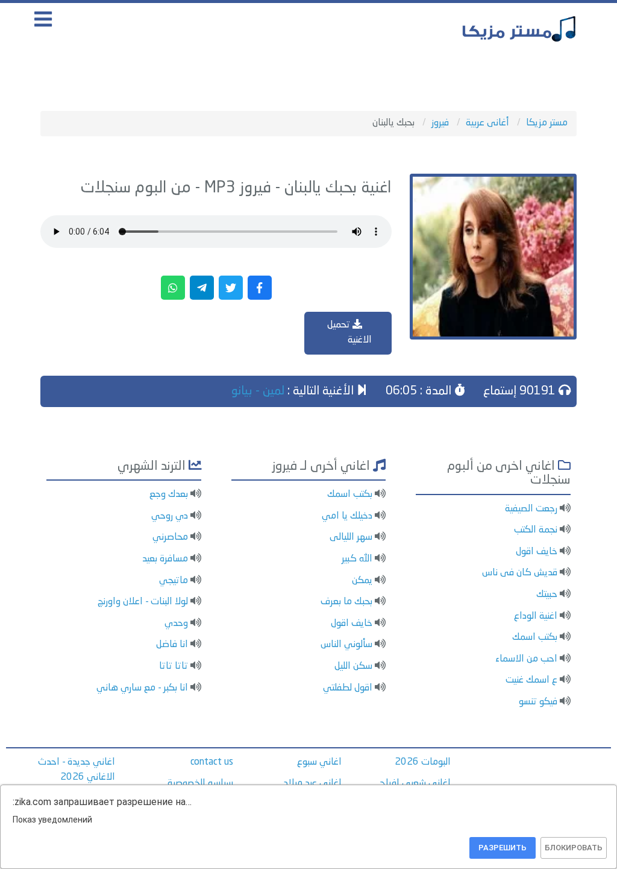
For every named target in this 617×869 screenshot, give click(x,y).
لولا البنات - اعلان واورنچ (143, 602)
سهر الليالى (351, 537)
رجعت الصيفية (531, 509)
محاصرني (170, 537)
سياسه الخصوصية (200, 783)
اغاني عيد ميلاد (313, 783)
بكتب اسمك (534, 637)
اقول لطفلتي (347, 688)
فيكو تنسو (538, 702)
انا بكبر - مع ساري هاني (142, 688)
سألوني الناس (346, 644)
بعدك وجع (168, 494)
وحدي (176, 623)
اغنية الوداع (535, 616)
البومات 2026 (423, 762)
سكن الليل (353, 666)
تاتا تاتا (173, 666)
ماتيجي (173, 581)
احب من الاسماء (526, 659)
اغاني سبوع (319, 762)
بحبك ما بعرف (346, 602)
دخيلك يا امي (347, 516)
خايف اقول (536, 552)
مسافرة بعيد (165, 559)
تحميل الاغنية (349, 333)
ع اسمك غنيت (531, 680)
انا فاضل (172, 644)
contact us (211, 762)
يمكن (362, 581)
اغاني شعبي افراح (415, 783)
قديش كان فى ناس (519, 573)
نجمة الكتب (535, 530)
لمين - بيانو (257, 391)
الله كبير (357, 559)
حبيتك (546, 594)
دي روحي (169, 516)
